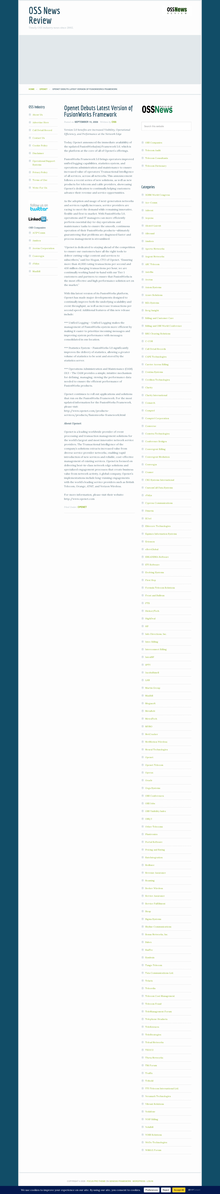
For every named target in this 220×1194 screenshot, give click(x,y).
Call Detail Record (42, 130)
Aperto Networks (154, 248)
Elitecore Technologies (158, 526)
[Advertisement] (110, 60)
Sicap (148, 911)
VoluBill (149, 1127)
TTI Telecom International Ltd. (162, 1088)
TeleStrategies (153, 1034)
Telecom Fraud (153, 1003)
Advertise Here (41, 122)
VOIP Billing (151, 1119)
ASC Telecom (152, 264)
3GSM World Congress (157, 194)
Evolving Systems (154, 572)
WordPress (139, 1181)
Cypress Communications (159, 503)
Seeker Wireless (154, 888)
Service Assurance (155, 895)
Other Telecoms (154, 826)
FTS (147, 603)
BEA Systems (152, 302)
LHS (147, 680)
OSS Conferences (154, 795)
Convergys (151, 464)
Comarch (150, 402)
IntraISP (149, 657)
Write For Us (40, 187)
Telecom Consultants (156, 158)
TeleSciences (152, 1026)
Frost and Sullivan (154, 595)
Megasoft (150, 703)
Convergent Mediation (157, 456)
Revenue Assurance (155, 872)
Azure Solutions (154, 295)
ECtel (148, 518)
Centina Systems (154, 372)
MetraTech (151, 718)
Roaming (150, 880)
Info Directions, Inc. (156, 634)
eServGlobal (151, 549)
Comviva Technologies (157, 433)
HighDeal (150, 618)
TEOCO (149, 1049)
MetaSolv (150, 711)
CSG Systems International (159, 480)
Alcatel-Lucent (153, 225)
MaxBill (149, 695)
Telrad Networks (154, 1042)
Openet (82, 507)
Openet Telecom (154, 765)
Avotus (149, 279)
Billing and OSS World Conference (163, 325)
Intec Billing (151, 641)
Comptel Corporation (157, 418)
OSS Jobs (150, 803)
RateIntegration (154, 857)
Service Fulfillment (155, 903)
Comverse (150, 426)
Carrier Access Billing (157, 364)
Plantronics (151, 834)
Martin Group (152, 687)
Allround (149, 233)
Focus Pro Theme (96, 1181)
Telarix (149, 980)
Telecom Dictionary (155, 165)
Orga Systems (152, 788)
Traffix (149, 1073)
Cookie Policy (40, 145)
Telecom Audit (153, 150)
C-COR (149, 341)
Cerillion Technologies (157, 379)
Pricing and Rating (155, 849)
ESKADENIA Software (157, 556)
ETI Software (152, 564)
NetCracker (151, 734)
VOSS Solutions (153, 1134)
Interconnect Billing (156, 649)
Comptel (150, 410)
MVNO (148, 726)
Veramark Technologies (158, 1096)
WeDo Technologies (156, 1142)
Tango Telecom (153, 965)
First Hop (150, 580)
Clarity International (156, 395)
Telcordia (150, 988)
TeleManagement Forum (158, 1011)
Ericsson (150, 541)
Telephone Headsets (156, 1019)
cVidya (148, 495)
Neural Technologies (156, 749)
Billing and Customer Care (159, 318)
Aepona (149, 218)
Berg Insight (152, 310)
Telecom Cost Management (160, 996)
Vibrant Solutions (154, 1104)
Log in (150, 1181)
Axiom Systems (153, 287)
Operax (149, 772)
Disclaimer (38, 153)
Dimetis (149, 510)
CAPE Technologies (156, 356)
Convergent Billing (155, 449)
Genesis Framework (120, 1181)
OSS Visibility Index (155, 811)
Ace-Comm (151, 202)
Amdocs (149, 241)
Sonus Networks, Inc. (156, 934)
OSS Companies (153, 142)
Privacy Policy (40, 172)
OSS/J (148, 818)
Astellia (149, 272)
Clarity (149, 387)
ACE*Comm (39, 232)
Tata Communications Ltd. (159, 973)
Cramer (149, 472)
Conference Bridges (156, 441)
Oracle (148, 780)
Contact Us (39, 137)
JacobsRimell (152, 672)
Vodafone (150, 1111)
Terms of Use (40, 180)
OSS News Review (44, 15)
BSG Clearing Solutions (157, 333)
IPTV (148, 664)
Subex (148, 942)
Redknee (149, 865)
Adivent (149, 210)
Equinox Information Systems (161, 533)
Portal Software (154, 842)
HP (146, 626)
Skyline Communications (158, 926)
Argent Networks (154, 256)
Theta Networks (154, 1057)
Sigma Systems (153, 919)
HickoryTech (152, 611)
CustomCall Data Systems (159, 487)
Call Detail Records (155, 349)
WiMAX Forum (153, 1150)
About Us (38, 114)
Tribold (149, 1080)
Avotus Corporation (43, 248)
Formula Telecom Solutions (160, 587)
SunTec (149, 949)
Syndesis (149, 957)
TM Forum (151, 1065)
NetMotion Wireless (156, 741)
